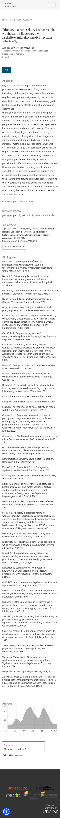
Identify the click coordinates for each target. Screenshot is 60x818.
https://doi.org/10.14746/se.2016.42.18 (19, 201)
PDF (6, 70)
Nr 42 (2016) (7, 20)
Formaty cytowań (13, 246)
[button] (6, 811)
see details (20, 755)
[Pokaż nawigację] (52, 5)
